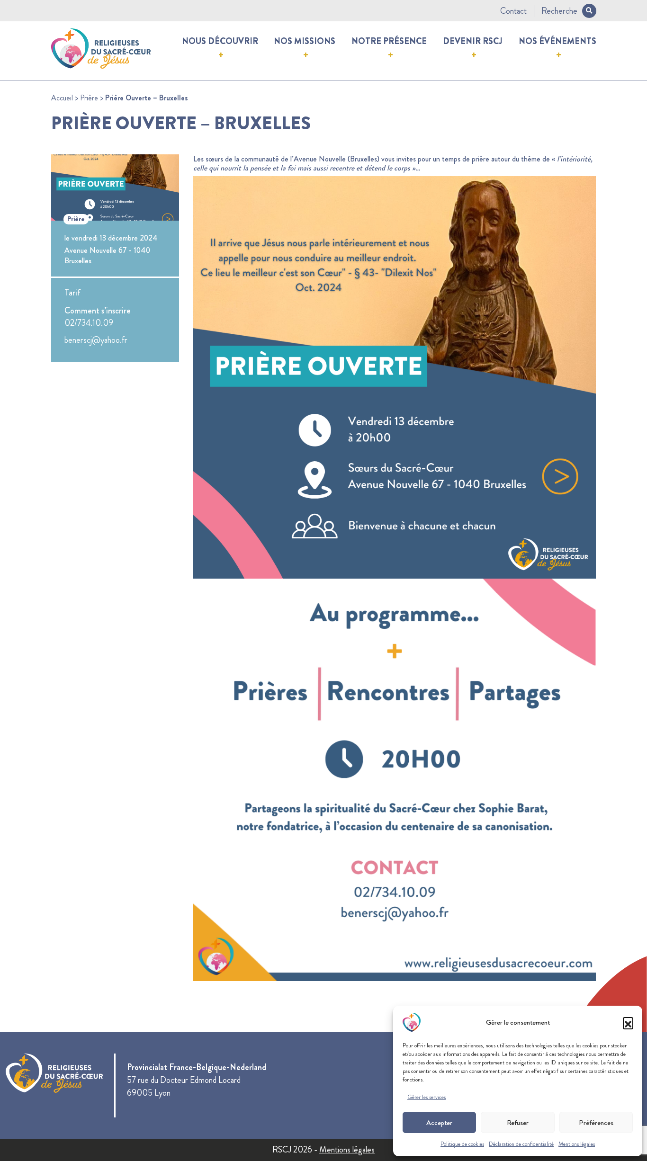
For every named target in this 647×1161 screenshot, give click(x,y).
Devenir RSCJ (473, 41)
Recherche (559, 11)
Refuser (518, 1122)
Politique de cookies (462, 1144)
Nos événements (557, 41)
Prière (89, 97)
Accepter (439, 1122)
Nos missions (304, 41)
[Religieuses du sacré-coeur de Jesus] (101, 47)
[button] (628, 1022)
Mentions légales (576, 1144)
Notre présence (389, 41)
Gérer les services (426, 1097)
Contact (513, 11)
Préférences (596, 1122)
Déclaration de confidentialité (521, 1144)
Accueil (62, 97)
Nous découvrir (220, 41)
